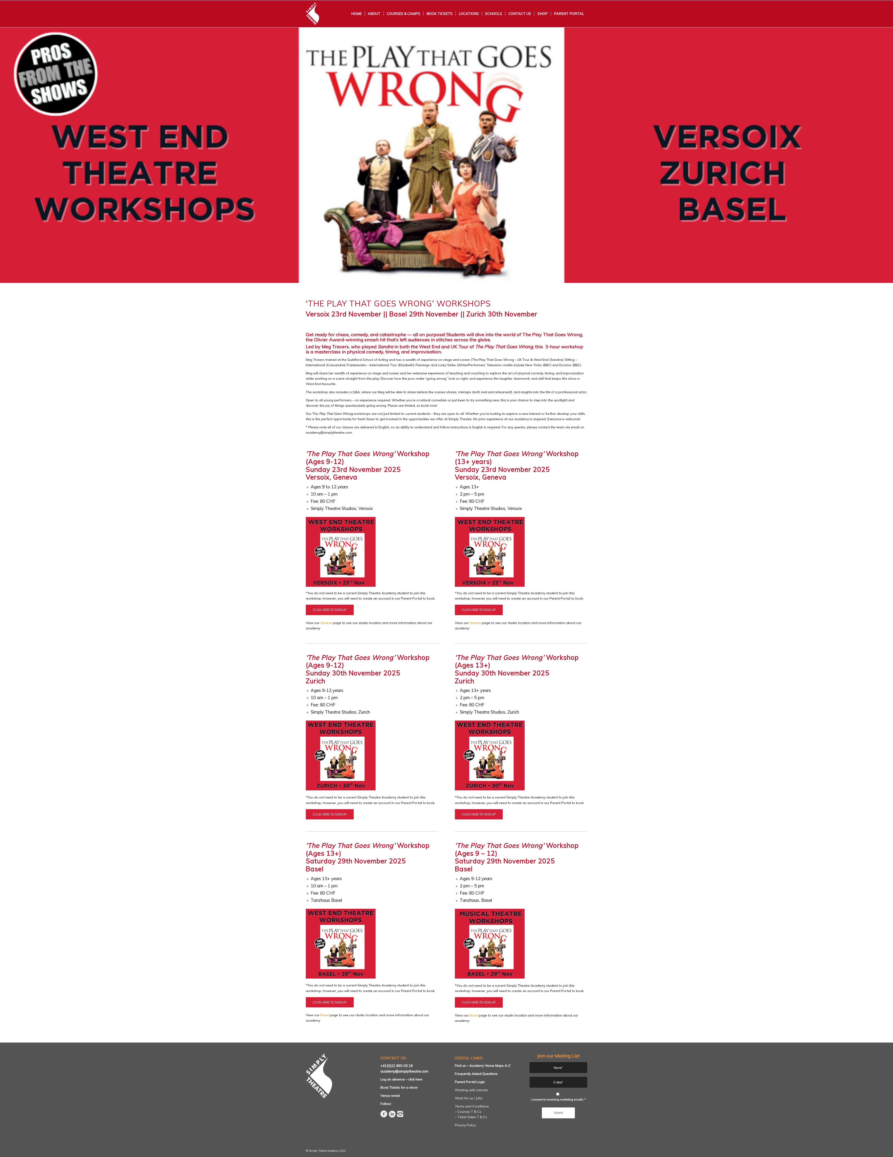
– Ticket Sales (466, 1117)
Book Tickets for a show (399, 1087)
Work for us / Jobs (469, 1098)
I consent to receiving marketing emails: (558, 1099)
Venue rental (390, 1095)
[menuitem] (356, 13)
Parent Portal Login (470, 1082)
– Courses (463, 1112)
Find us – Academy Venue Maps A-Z (482, 1065)
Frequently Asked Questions (476, 1074)
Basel (324, 1015)
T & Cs (476, 1112)
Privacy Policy (465, 1125)
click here (415, 1079)
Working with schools (471, 1090)
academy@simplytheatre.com (404, 1071)
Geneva (326, 623)
